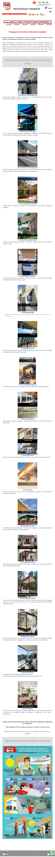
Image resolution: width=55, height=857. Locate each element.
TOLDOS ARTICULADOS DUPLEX (27, 204)
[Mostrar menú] (50, 11)
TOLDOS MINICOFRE (27, 312)
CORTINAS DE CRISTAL (27, 672)
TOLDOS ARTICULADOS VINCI (27, 131)
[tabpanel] (27, 22)
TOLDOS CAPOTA (28, 490)
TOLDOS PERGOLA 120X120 (27, 598)
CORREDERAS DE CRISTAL (27, 636)
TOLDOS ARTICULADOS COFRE (27, 240)
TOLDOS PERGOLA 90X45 (27, 562)
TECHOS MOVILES (27, 709)
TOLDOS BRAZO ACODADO (27, 276)
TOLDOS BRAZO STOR (27, 348)
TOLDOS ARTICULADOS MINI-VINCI (27, 95)
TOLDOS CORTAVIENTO (27, 419)
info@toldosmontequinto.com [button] (44, 4)
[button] (34, 2)
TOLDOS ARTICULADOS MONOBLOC (27, 167)
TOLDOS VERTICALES (27, 455)
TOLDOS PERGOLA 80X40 (27, 526)
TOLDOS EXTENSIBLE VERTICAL (27, 384)
